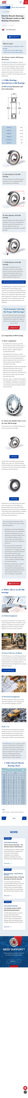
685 (4, 776)
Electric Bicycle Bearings (18, 7)
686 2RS (13, 498)
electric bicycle (6, 812)
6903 (4, 797)
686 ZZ (13, 456)
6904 (4, 801)
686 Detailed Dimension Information (13, 282)
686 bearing (8, 86)
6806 (4, 788)
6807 (4, 789)
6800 (4, 780)
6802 (4, 781)
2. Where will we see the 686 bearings (12, 50)
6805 (4, 786)
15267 (4, 794)
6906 (4, 803)
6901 (4, 792)
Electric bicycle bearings (17, 812)
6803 (4, 783)
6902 (4, 796)
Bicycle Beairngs (8, 670)
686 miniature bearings (10, 62)
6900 (4, 791)
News (4, 7)
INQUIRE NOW (15, 37)
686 (4, 778)
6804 (4, 785)
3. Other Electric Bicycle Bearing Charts (13, 52)
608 (4, 774)
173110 (4, 799)
